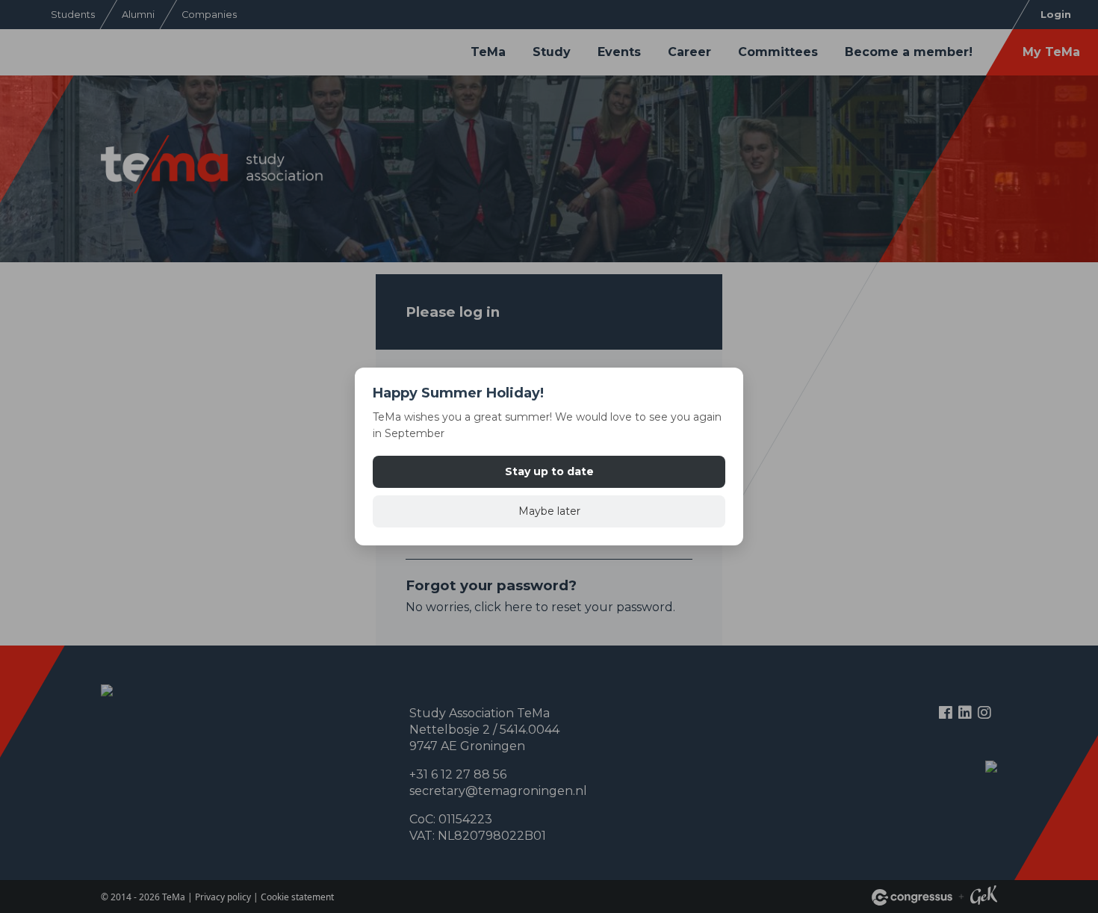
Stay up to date (549, 471)
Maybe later (549, 511)
